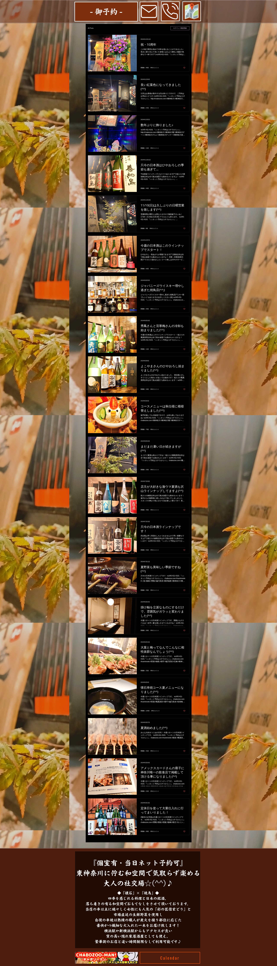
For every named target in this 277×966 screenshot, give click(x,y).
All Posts (91, 28)
